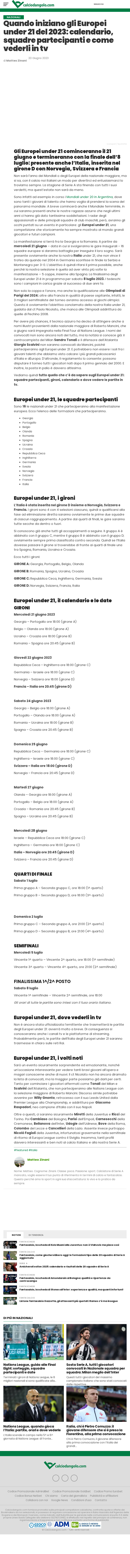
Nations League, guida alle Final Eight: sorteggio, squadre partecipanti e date (29, 1368)
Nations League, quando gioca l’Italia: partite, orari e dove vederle (32, 1428)
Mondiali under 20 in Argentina (90, 197)
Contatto (101, 1500)
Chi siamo (51, 1496)
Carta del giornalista (74, 1496)
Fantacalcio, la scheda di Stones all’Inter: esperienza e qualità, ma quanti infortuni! (71, 1289)
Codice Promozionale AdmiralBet (28, 1491)
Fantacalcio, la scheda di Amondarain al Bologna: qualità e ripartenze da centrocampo (64, 1279)
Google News (59, 1500)
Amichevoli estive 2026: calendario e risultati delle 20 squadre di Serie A (64, 1266)
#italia (33, 1150)
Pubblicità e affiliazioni (104, 1496)
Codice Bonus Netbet (28, 1496)
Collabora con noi (37, 1500)
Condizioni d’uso (81, 1500)
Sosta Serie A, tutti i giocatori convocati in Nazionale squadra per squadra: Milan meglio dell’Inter (95, 1368)
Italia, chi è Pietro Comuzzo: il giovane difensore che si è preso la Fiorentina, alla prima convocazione (96, 1430)
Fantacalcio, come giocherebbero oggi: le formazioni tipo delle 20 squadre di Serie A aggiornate (72, 1256)
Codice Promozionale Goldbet (71, 1491)
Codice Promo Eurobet (108, 1491)
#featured (21, 1150)
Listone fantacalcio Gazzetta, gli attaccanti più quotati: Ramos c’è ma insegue (68, 1301)
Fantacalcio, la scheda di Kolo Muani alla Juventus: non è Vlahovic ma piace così (69, 1245)
